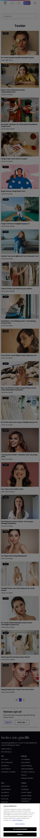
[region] (20, 820)
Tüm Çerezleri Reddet (20, 829)
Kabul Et (20, 834)
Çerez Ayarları (20, 824)
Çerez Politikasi (17, 820)
